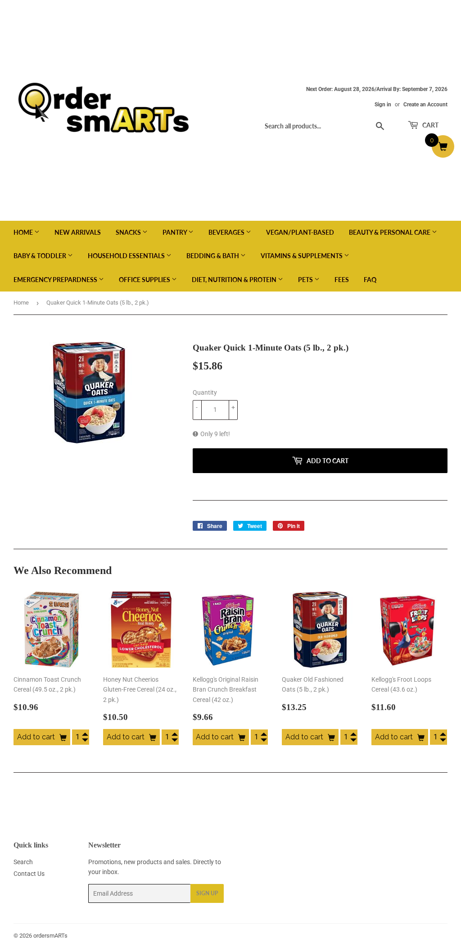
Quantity (205, 392)
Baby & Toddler (41, 256)
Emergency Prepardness (56, 279)
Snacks (129, 232)
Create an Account (425, 104)
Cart (429, 125)
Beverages (227, 232)
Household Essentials (127, 256)
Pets (306, 279)
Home (24, 232)
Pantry (175, 232)
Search (23, 862)
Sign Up (207, 893)
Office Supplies (145, 279)
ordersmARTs (50, 935)
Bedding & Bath (213, 256)
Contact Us (29, 873)
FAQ (370, 279)
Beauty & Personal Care (390, 232)
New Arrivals (77, 232)
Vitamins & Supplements (302, 256)
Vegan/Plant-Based (300, 232)
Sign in (383, 104)
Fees (341, 279)
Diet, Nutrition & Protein (235, 279)
